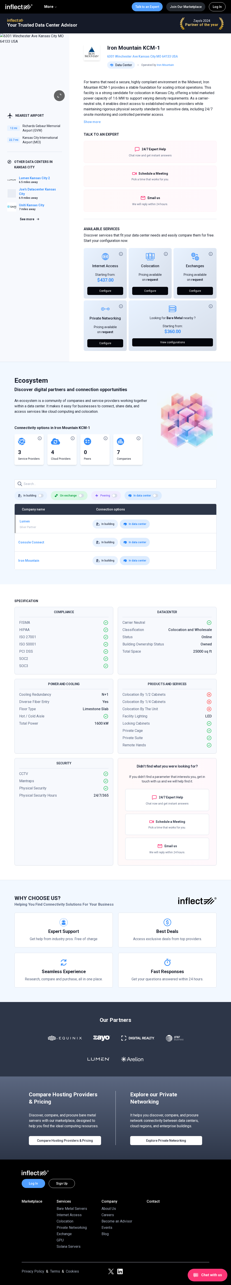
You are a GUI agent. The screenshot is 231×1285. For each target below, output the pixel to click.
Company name (33, 509)
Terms (55, 1271)
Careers (108, 1215)
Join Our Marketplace (186, 7)
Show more (92, 122)
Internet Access (105, 266)
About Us (109, 1208)
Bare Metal (174, 318)
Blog (105, 1234)
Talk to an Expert (147, 7)
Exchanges (195, 266)
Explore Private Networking (166, 1140)
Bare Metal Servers (72, 1208)
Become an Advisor (117, 1221)
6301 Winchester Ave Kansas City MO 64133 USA (142, 56)
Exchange (64, 1234)
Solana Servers (69, 1246)
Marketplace (32, 1201)
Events (107, 1227)
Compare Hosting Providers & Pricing (65, 1140)
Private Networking (105, 318)
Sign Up (61, 1183)
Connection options (110, 509)
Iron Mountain (165, 65)
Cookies (72, 1271)
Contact (153, 1201)
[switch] (41, 495)
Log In (217, 7)
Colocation (150, 266)
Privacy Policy (33, 1271)
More (48, 7)
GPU (60, 1240)
